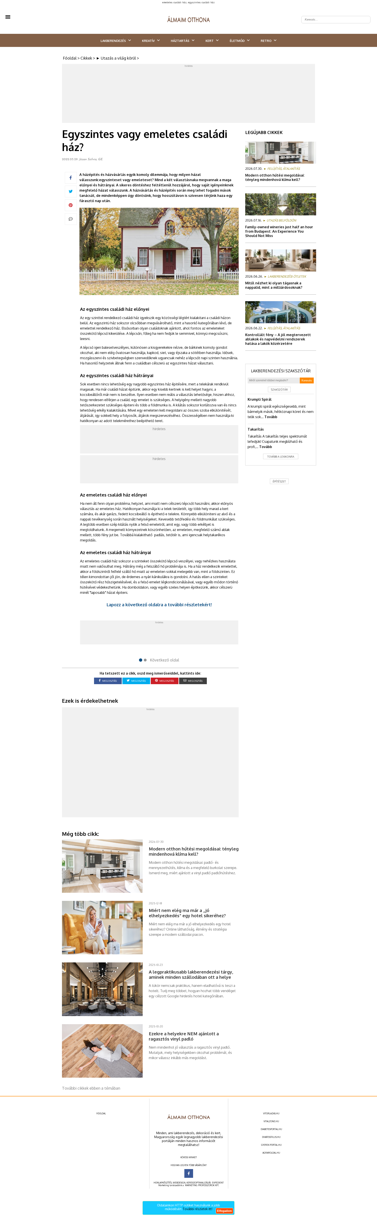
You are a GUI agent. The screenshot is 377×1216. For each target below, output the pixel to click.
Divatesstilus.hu (271, 1137)
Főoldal (70, 58)
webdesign (179, 1182)
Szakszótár (279, 389)
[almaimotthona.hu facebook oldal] (188, 1173)
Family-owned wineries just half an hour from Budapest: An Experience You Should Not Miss (279, 231)
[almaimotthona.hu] (188, 19)
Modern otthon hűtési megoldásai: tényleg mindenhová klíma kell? (275, 177)
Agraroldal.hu (271, 1152)
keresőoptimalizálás (199, 1182)
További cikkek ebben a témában (91, 1088)
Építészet (279, 481)
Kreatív (148, 41)
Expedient (218, 1182)
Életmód (237, 41)
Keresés (307, 380)
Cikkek (86, 58)
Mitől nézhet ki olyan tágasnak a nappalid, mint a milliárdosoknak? (273, 285)
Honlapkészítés (163, 1182)
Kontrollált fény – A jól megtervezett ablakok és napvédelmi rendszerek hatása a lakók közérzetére (278, 339)
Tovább (270, 417)
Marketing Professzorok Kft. (202, 1185)
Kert (210, 41)
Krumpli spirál (260, 399)
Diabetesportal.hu (271, 1129)
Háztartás (180, 41)
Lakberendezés (113, 41)
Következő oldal (164, 660)
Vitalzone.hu (271, 1121)
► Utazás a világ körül (116, 58)
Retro (266, 41)
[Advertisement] (188, 94)
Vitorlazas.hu (271, 1113)
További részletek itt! (197, 1209)
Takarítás (256, 429)
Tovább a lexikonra (280, 456)
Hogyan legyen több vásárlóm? (189, 1165)
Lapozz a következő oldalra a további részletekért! (159, 604)
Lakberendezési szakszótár (281, 370)
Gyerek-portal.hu (271, 1145)
